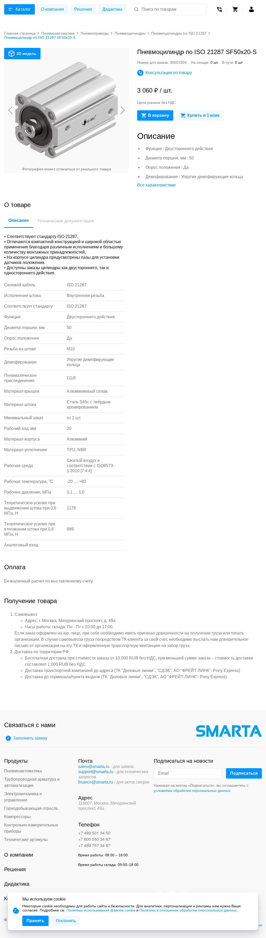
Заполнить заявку (30, 738)
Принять (35, 920)
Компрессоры (17, 816)
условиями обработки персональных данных (192, 790)
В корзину (158, 115)
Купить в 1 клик (203, 115)
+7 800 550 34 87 (94, 839)
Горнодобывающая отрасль (31, 808)
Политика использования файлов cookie (100, 910)
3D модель (26, 53)
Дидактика (112, 9)
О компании (52, 9)
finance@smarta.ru (95, 782)
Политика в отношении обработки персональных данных (188, 910)
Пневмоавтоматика (23, 771)
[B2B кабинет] (251, 9)
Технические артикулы (26, 839)
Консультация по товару (168, 72)
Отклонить (66, 920)
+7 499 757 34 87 (94, 845)
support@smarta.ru (95, 771)
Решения (83, 9)
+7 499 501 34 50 (94, 833)
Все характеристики (156, 185)
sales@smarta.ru (93, 766)
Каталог (23, 9)
